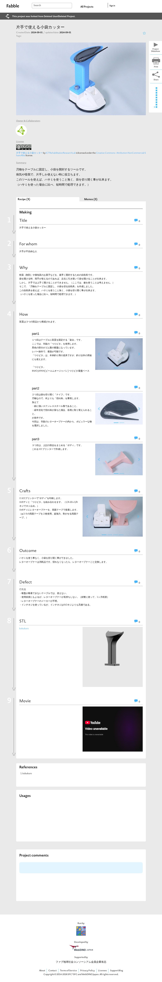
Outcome (28, 551)
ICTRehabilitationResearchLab (61, 153)
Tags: (19, 36)
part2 (35, 388)
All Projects (86, 7)
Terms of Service (68, 971)
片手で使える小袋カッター (29, 153)
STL (22, 621)
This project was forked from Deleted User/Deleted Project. (43, 16)
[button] (98, 354)
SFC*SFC (72, 974)
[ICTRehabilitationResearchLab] (21, 130)
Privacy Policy (87, 971)
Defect (25, 582)
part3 (35, 439)
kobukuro (24, 628)
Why (23, 268)
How (23, 315)
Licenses (102, 971)
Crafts (24, 491)
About (42, 971)
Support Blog (116, 971)
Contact (52, 971)
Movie (25, 701)
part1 (35, 333)
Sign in (112, 6)
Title (23, 221)
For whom (28, 244)
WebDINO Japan (90, 974)
